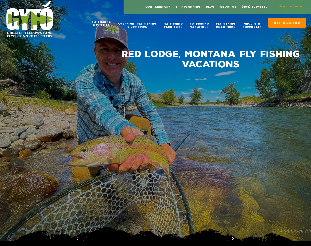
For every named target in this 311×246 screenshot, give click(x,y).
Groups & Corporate (251, 25)
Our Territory (157, 6)
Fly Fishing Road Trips (225, 25)
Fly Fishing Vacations (199, 25)
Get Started (287, 24)
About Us (228, 6)
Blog (210, 6)
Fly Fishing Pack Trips (173, 25)
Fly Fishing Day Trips (101, 24)
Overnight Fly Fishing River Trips (137, 25)
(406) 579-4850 (255, 6)
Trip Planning (188, 6)
